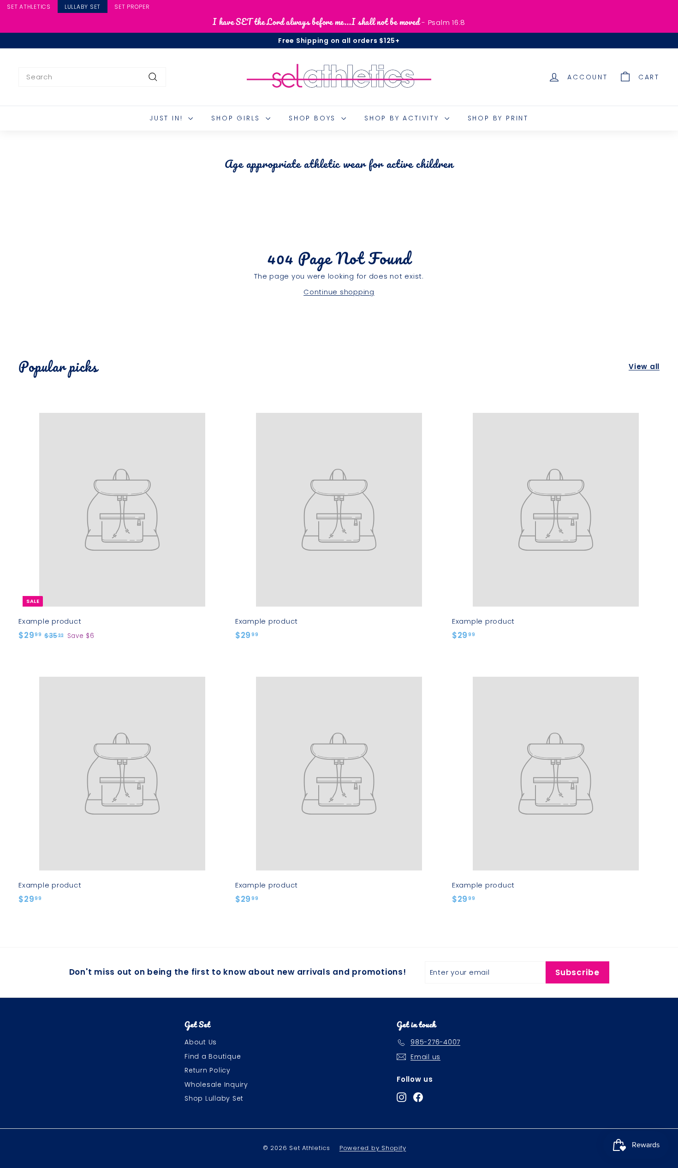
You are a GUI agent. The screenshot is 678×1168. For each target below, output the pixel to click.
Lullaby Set (83, 7)
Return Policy (207, 1070)
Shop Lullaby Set (214, 1098)
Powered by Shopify (372, 1148)
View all (644, 366)
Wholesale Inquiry (216, 1084)
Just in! (167, 118)
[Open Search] (673, 7)
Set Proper (132, 7)
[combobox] (92, 77)
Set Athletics (29, 7)
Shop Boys (314, 118)
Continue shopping (339, 292)
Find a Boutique (212, 1056)
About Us (200, 1042)
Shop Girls (237, 118)
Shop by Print (498, 118)
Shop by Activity (403, 118)
